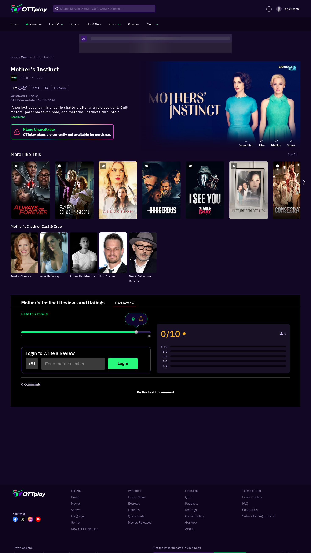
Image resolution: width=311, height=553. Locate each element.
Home (75, 497)
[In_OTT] (32, 520)
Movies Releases (139, 522)
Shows (75, 510)
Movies (76, 503)
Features (191, 491)
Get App (191, 522)
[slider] (136, 332)
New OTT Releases (84, 529)
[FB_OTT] (16, 520)
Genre (75, 522)
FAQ (245, 503)
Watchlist (134, 491)
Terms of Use (251, 491)
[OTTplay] (29, 9)
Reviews (134, 503)
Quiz (188, 497)
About (189, 529)
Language (78, 516)
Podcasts (191, 503)
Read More (18, 117)
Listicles (134, 510)
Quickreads (136, 516)
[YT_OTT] (39, 520)
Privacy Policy (252, 497)
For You (76, 491)
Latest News (137, 497)
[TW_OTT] (24, 520)
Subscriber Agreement (258, 516)
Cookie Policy (194, 516)
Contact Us (250, 510)
